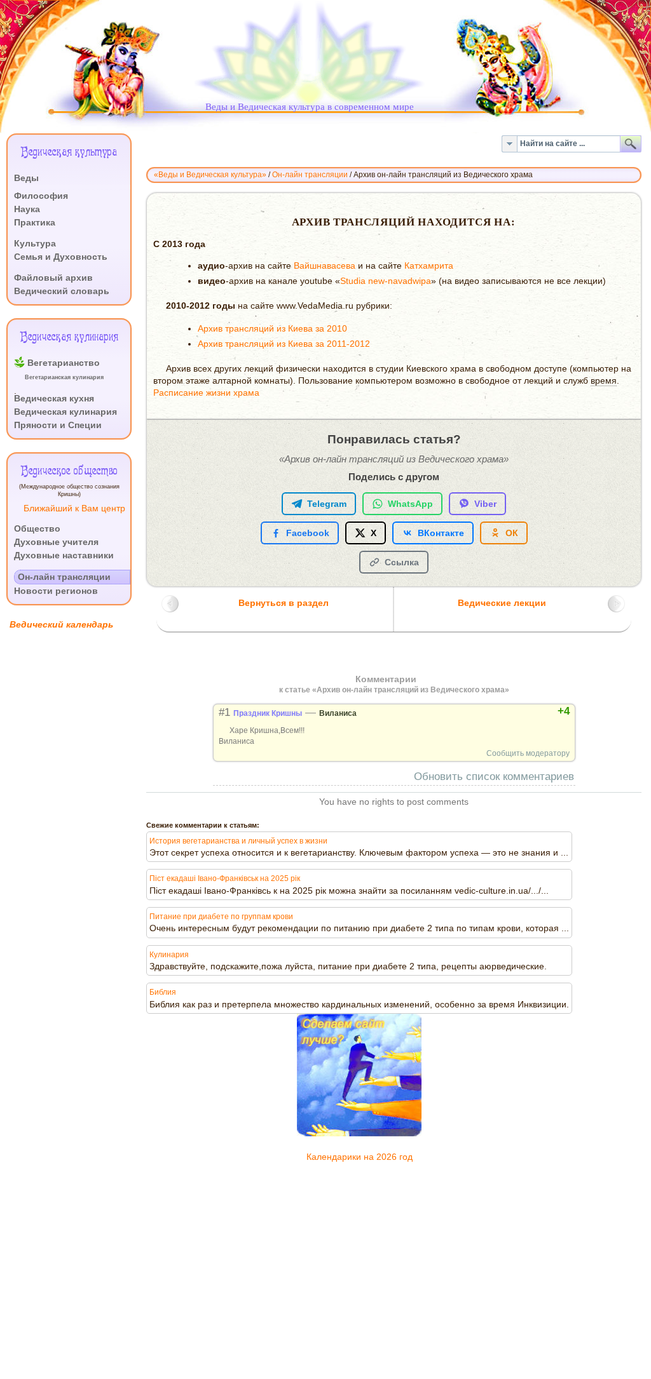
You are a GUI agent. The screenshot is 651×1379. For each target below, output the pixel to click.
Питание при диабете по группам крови (221, 916)
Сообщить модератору (528, 753)
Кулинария (169, 954)
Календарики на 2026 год (359, 1157)
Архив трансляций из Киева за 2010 (272, 328)
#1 (224, 712)
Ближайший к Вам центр (74, 508)
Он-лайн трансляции (310, 174)
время (604, 381)
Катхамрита (428, 266)
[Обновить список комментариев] (426, 679)
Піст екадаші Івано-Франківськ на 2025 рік (224, 878)
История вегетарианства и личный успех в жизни (238, 841)
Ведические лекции (502, 603)
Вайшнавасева (324, 266)
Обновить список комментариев (494, 776)
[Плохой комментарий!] (521, 711)
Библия (162, 992)
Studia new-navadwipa (385, 281)
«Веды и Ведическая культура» (210, 174)
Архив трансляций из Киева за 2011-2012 (284, 344)
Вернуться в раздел (283, 603)
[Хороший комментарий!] (509, 711)
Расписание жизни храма (206, 393)
